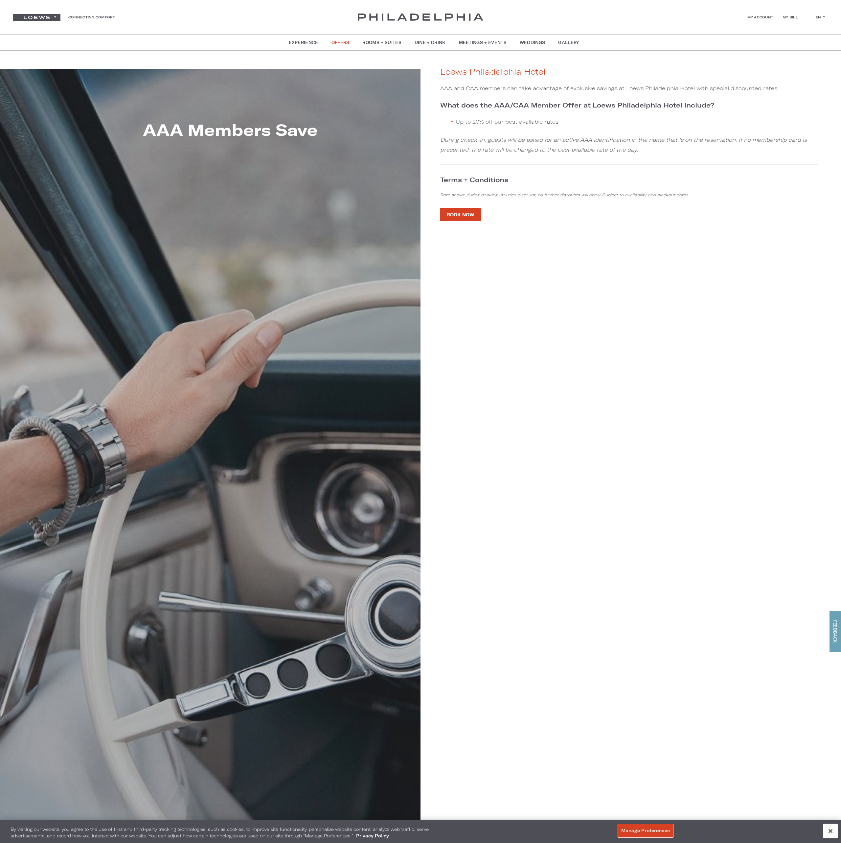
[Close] (830, 831)
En (818, 17)
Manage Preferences (645, 830)
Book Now (460, 214)
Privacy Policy (372, 835)
